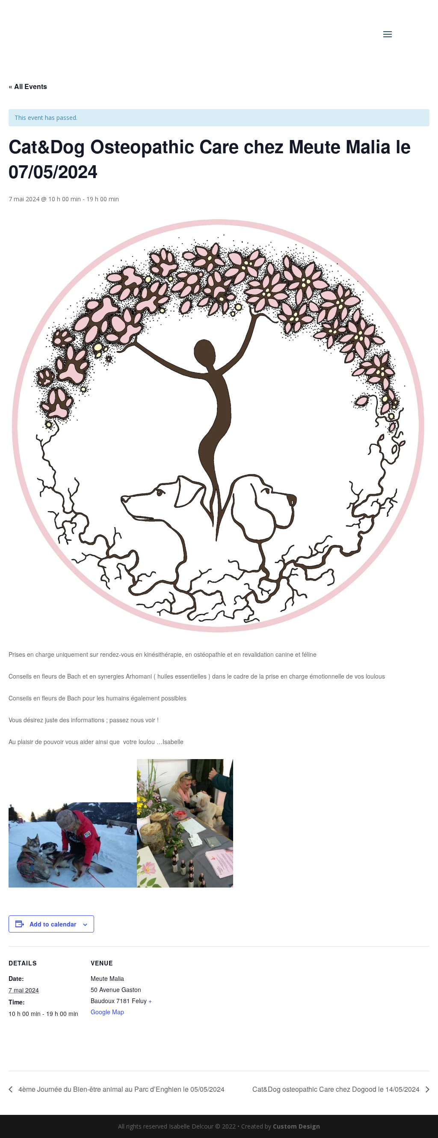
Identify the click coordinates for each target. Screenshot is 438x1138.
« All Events (28, 86)
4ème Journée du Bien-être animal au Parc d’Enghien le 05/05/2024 (121, 1089)
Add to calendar (53, 924)
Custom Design (296, 1126)
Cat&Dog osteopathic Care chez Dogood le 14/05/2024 (336, 1089)
